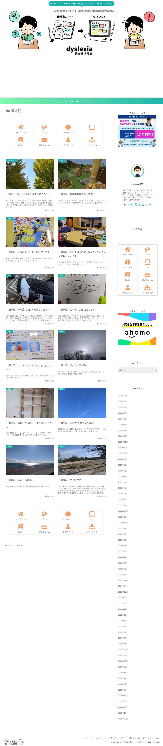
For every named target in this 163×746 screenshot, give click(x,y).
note (157, 738)
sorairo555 (137, 184)
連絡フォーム (134, 738)
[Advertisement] (81, 79)
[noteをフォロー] (143, 204)
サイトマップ (147, 738)
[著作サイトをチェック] (125, 204)
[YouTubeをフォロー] (139, 204)
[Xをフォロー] (128, 204)
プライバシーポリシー (118, 738)
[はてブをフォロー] (132, 204)
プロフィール (101, 738)
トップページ (87, 738)
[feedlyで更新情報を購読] (146, 204)
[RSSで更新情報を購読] (150, 204)
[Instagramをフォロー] (135, 204)
